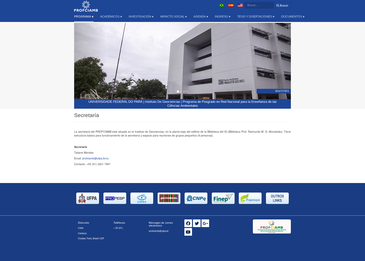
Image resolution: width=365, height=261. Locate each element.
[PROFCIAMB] (86, 5)
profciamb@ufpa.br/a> (95, 158)
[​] (188, 223)
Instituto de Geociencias (162, 102)
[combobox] (257, 5)
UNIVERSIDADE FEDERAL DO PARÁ (115, 102)
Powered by (273, 238)
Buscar (283, 5)
